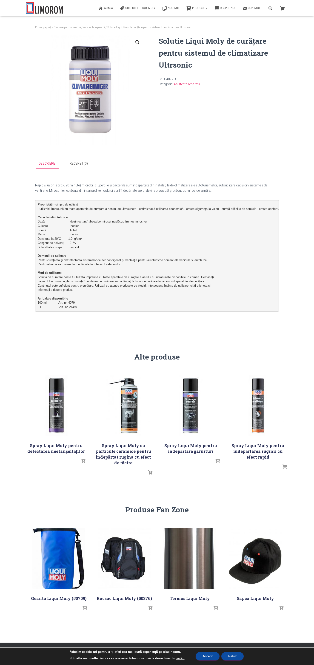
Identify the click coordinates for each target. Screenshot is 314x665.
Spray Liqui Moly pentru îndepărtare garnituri (190, 448)
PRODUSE (198, 8)
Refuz (232, 656)
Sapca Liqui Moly (255, 598)
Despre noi (227, 8)
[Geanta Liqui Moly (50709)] (58, 558)
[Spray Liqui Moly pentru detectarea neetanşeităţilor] (56, 405)
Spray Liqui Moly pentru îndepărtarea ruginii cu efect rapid (257, 451)
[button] (137, 42)
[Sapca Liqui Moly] (255, 558)
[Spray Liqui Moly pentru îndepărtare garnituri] (190, 405)
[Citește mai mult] (83, 461)
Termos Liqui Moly (190, 598)
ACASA (108, 8)
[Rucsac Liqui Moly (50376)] (124, 558)
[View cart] (282, 7)
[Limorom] (44, 8)
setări (180, 658)
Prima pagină (43, 27)
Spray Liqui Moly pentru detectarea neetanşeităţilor (56, 448)
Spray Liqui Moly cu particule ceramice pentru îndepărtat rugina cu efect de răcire (123, 454)
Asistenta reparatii (94, 27)
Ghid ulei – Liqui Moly (140, 8)
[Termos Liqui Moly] (189, 558)
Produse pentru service (67, 27)
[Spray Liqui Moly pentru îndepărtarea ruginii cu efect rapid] (257, 405)
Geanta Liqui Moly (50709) (58, 598)
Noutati (173, 8)
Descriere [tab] (47, 163)
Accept (208, 656)
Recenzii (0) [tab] (79, 163)
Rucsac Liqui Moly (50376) (124, 598)
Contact (254, 8)
